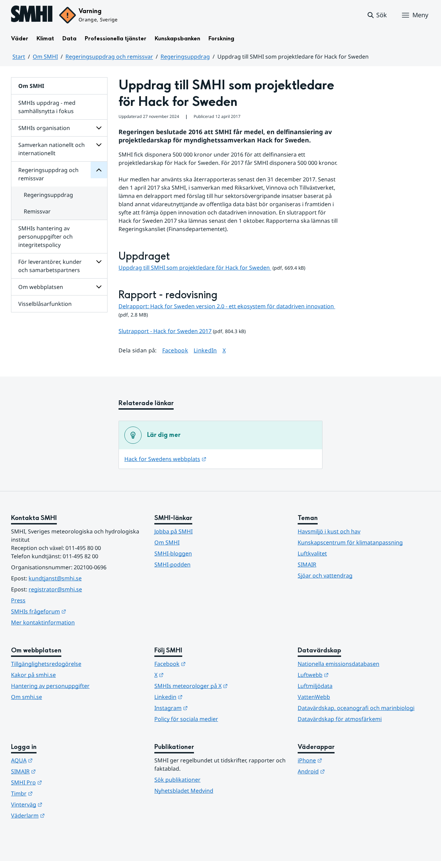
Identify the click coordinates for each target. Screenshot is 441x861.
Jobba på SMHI (173, 531)
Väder (19, 38)
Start (18, 56)
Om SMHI (45, 56)
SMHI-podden (172, 564)
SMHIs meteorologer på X (220, 686)
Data (69, 38)
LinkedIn (205, 350)
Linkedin (202, 697)
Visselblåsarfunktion (45, 304)
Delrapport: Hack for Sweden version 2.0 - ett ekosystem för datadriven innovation (227, 306)
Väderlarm (61, 815)
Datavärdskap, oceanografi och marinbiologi (356, 708)
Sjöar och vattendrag (325, 575)
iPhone (344, 760)
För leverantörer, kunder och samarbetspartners (50, 266)
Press (18, 600)
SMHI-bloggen (173, 553)
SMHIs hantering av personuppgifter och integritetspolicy (45, 236)
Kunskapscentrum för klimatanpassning (350, 542)
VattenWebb (314, 697)
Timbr (55, 793)
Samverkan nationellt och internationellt (51, 149)
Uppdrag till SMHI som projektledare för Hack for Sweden (195, 267)
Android (345, 771)
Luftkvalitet (312, 553)
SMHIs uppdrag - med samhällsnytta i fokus (46, 107)
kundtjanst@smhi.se (55, 578)
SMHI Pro (60, 782)
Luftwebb (347, 675)
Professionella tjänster (115, 38)
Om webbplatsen (40, 287)
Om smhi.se (26, 697)
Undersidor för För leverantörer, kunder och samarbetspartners (99, 261)
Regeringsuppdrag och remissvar (109, 56)
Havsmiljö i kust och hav (329, 531)
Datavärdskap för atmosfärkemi (340, 719)
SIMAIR (307, 564)
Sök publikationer (177, 779)
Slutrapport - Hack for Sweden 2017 (165, 331)
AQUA (55, 760)
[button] (377, 15)
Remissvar (37, 211)
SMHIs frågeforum (72, 611)
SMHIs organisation (44, 128)
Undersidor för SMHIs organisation (99, 128)
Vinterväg (60, 804)
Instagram (204, 708)
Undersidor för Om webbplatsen (99, 287)
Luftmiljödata (315, 686)
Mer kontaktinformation (43, 622)
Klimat (45, 38)
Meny (420, 15)
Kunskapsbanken (177, 38)
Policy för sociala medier (186, 719)
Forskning (221, 38)
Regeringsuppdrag (185, 56)
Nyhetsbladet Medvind (183, 790)
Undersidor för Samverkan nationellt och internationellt (99, 145)
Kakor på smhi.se (33, 675)
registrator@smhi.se (55, 589)
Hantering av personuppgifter (50, 686)
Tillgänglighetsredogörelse (46, 664)
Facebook (175, 350)
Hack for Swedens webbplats (165, 459)
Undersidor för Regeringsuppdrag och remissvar (99, 170)
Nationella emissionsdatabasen (338, 664)
